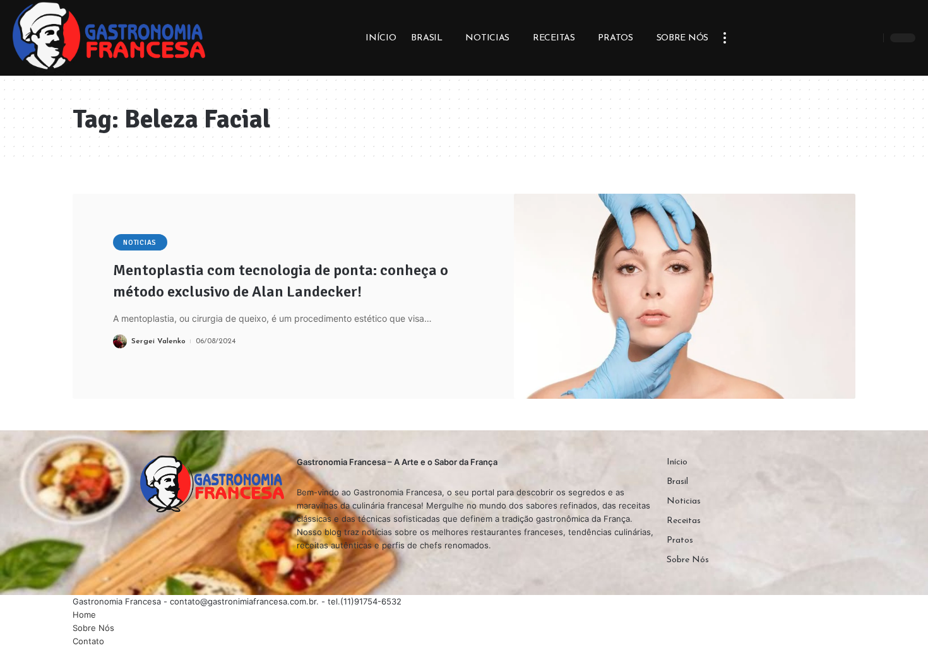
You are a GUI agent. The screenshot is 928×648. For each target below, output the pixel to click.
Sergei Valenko (158, 341)
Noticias (140, 243)
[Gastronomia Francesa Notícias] (109, 38)
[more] (725, 38)
